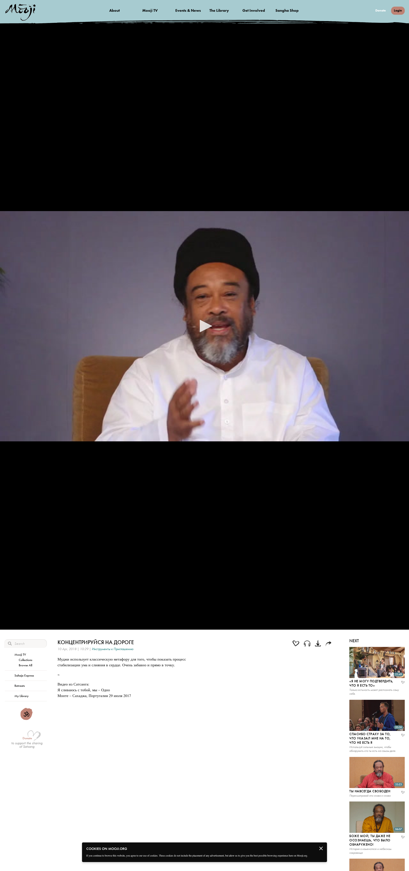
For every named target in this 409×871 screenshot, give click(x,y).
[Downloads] (318, 643)
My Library (21, 696)
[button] (204, 326)
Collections (25, 660)
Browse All (25, 665)
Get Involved (253, 10)
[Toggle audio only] (307, 644)
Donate (380, 10)
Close (321, 848)
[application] (204, 326)
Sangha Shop (287, 10)
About (114, 10)
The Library (219, 10)
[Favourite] (402, 683)
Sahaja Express (24, 675)
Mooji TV (150, 10)
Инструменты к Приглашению (112, 649)
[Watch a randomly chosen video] (26, 719)
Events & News (188, 10)
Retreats (19, 686)
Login (398, 10)
